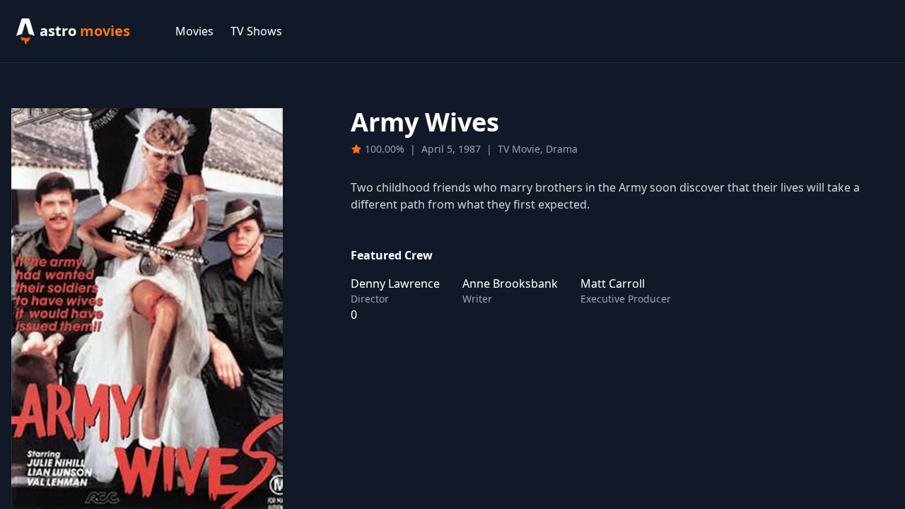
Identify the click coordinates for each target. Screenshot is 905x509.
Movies (194, 31)
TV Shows (256, 31)
